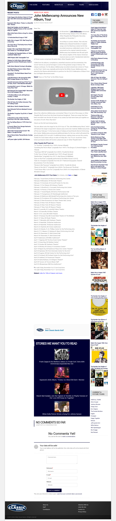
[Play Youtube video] (62, 95)
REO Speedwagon (96, 427)
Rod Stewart (94, 432)
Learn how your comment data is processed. (69, 494)
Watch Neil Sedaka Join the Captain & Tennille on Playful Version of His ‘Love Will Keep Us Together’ (19, 29)
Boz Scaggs (94, 430)
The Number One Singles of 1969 (16, 99)
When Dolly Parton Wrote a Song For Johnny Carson (61, 414)
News (46, 12)
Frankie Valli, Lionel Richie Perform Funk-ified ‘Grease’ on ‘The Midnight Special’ (19, 49)
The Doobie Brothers (97, 411)
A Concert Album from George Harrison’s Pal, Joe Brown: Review (19, 127)
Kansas (93, 420)
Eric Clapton (94, 409)
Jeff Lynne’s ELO (95, 423)
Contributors (46, 509)
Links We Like (82, 507)
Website (49, 482)
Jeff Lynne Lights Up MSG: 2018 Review (18, 139)
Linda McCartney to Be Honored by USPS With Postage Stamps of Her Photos (19, 78)
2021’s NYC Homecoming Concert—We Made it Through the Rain (18, 131)
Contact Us (81, 509)
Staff (44, 507)
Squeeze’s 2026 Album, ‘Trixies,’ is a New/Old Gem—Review (62, 380)
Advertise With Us (83, 505)
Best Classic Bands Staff (44, 23)
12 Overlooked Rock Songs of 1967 (17, 37)
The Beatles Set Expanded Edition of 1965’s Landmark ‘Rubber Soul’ (19, 54)
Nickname (50, 468)
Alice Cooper (94, 402)
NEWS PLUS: (39, 12)
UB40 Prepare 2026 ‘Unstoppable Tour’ (18, 57)
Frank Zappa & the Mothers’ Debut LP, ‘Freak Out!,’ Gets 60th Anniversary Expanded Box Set (19, 18)
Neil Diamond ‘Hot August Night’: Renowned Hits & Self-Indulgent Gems (19, 91)
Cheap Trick (94, 406)
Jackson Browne (95, 404)
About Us (45, 505)
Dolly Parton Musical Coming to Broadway (19, 66)
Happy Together (95, 418)
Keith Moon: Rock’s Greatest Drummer (18, 106)
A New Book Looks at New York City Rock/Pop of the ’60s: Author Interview (18, 118)
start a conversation (68, 436)
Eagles (93, 413)
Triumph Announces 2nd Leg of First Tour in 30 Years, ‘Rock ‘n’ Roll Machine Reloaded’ (19, 82)
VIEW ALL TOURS (96, 399)
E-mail (49, 475)
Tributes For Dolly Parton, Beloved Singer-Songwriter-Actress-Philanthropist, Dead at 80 (19, 62)
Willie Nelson (94, 425)
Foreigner (93, 416)
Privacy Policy (82, 512)
